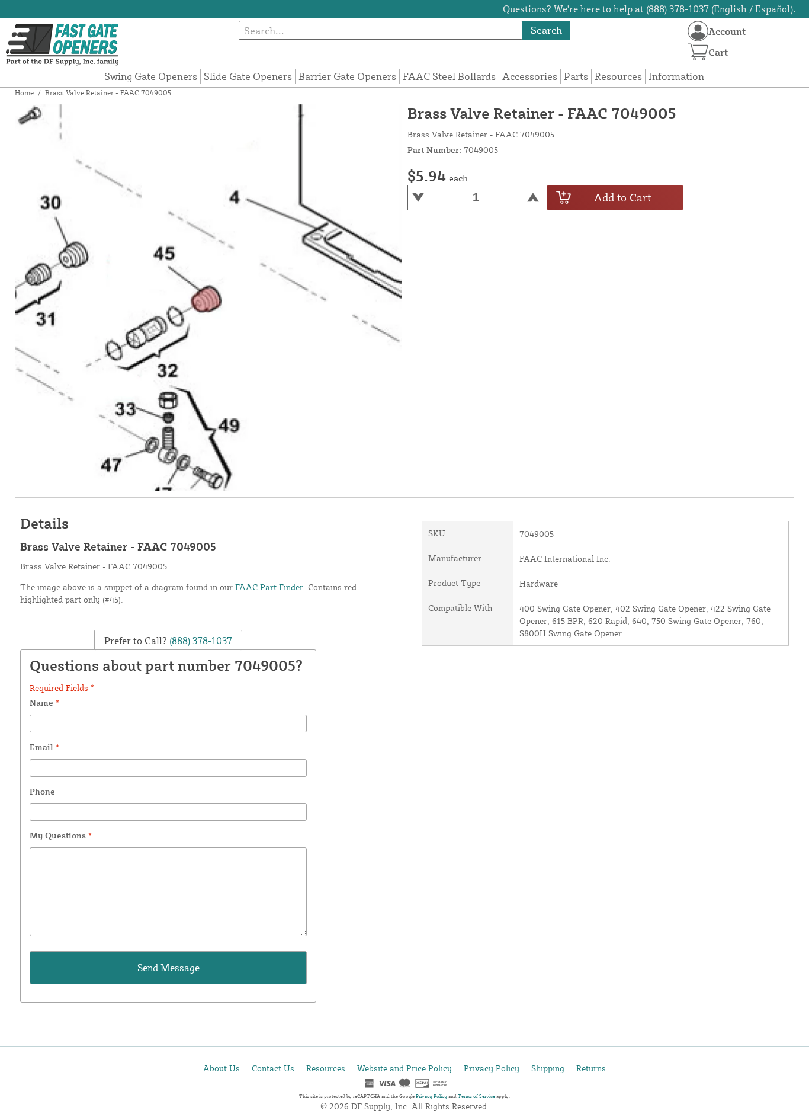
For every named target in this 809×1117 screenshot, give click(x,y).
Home (24, 92)
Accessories (529, 76)
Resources (618, 76)
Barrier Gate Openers (347, 76)
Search (546, 30)
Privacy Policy (491, 1068)
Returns (591, 1068)
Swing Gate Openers (150, 76)
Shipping (547, 1068)
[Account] (698, 31)
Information (676, 76)
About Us (221, 1068)
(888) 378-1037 (199, 640)
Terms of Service (476, 1096)
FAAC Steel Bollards (449, 76)
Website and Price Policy (404, 1068)
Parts (576, 76)
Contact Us (273, 1068)
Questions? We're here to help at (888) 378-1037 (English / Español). (649, 9)
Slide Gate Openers (248, 76)
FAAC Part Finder (269, 587)
